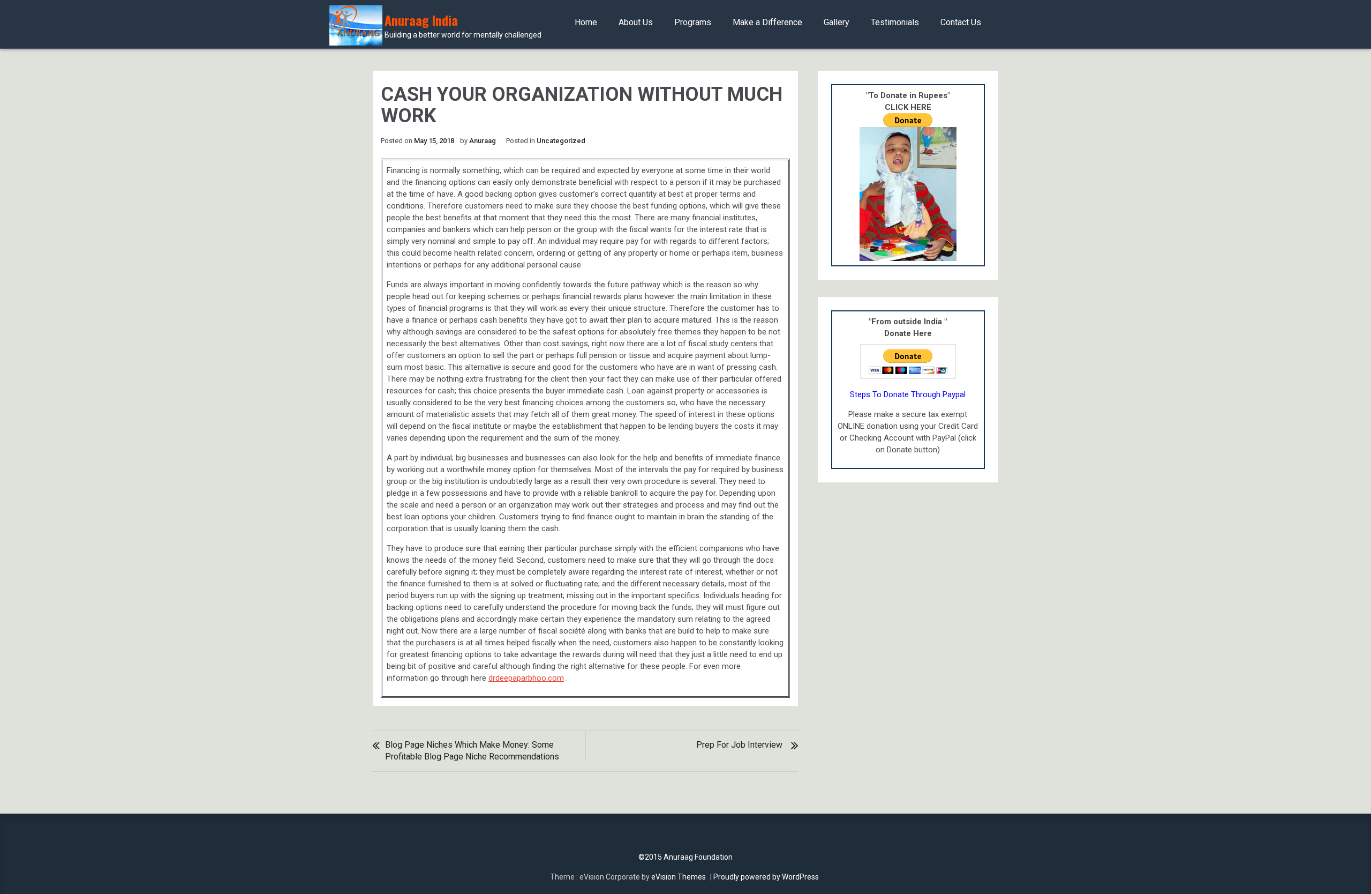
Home (586, 22)
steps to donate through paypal (908, 394)
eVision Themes (678, 877)
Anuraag (482, 141)
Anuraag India (463, 26)
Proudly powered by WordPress (766, 877)
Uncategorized (561, 141)
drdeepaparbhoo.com (526, 678)
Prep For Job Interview (739, 745)
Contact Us (960, 22)
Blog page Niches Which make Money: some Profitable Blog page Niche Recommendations (472, 751)
